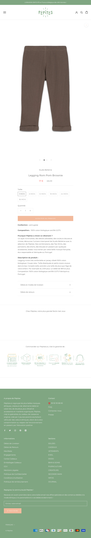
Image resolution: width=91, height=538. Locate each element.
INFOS (51, 478)
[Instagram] (15, 430)
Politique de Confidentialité (15, 474)
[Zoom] (86, 25)
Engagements (10, 455)
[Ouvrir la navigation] (4, 12)
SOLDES (51, 443)
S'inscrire (12, 511)
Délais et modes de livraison (31, 285)
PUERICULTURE (55, 466)
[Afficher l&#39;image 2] (46, 160)
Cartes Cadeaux (10, 459)
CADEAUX (52, 447)
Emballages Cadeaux (12, 462)
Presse (51, 415)
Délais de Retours (11, 447)
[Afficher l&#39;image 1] (44, 160)
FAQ (50, 407)
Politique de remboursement (16, 482)
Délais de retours (27, 292)
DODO (51, 459)
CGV (5, 466)
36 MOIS (22, 199)
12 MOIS (42, 194)
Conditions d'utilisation (13, 478)
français (9, 525)
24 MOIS (64, 194)
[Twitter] (10, 430)
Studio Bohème (45, 170)
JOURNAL (52, 482)
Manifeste (8, 451)
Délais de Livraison (11, 443)
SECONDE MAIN (55, 474)
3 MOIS (22, 194)
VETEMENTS (53, 451)
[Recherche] (81, 12)
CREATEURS (53, 470)
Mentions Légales (11, 470)
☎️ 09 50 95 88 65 (55, 403)
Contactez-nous (54, 411)
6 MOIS (32, 194)
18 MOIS (53, 194)
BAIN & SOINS (54, 462)
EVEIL (50, 455)
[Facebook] (5, 430)
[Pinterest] (20, 430)
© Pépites (9, 530)
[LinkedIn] (25, 430)
